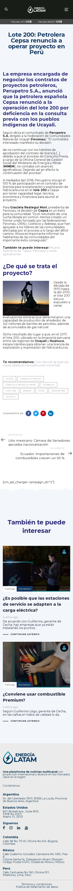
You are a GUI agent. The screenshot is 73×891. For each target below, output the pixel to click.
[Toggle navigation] (57, 9)
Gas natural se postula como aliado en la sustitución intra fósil (36, 363)
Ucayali (11, 397)
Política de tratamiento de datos (37, 887)
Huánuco (48, 385)
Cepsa (9, 379)
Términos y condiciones (36, 884)
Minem (27, 391)
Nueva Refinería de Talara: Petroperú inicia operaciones (31, 251)
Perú (41, 391)
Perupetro (58, 391)
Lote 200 (11, 391)
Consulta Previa (30, 379)
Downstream (25, 589)
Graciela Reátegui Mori (21, 385)
